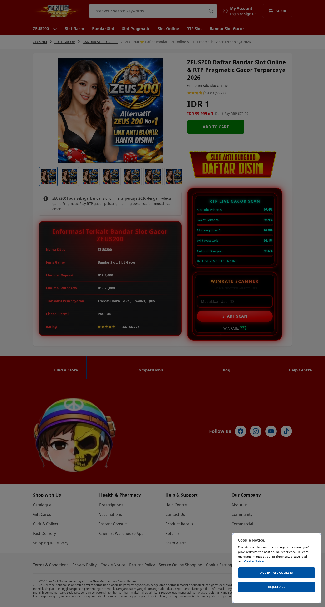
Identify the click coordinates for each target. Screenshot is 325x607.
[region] (276, 568)
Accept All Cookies (276, 572)
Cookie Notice (254, 561)
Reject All (276, 587)
